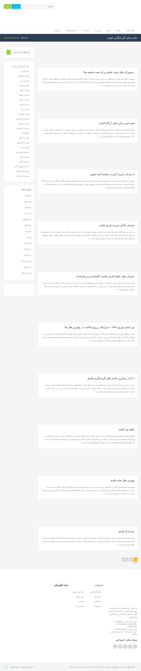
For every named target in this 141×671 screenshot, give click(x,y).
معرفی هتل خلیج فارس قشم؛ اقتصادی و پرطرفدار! (105, 276)
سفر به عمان (24, 157)
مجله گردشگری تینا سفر (20, 66)
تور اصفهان (27, 219)
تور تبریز (28, 231)
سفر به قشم (24, 90)
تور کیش (28, 195)
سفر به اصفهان (23, 76)
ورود (7, 6)
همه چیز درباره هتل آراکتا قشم (117, 123)
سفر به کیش (24, 104)
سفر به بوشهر (24, 123)
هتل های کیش (95, 592)
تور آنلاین (57, 30)
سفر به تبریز (24, 81)
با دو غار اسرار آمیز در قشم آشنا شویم (112, 174)
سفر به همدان (23, 114)
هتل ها (118, 30)
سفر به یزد (25, 109)
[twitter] (135, 646)
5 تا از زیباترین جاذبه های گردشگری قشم (111, 378)
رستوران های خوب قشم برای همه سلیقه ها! (109, 72)
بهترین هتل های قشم (123, 480)
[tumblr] (115, 646)
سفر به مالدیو (24, 162)
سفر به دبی (25, 147)
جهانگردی (25, 133)
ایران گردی (25, 71)
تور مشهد (27, 201)
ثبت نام (15, 6)
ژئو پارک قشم (126, 531)
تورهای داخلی (26, 189)
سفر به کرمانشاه (22, 128)
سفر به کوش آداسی (21, 166)
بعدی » (125, 559)
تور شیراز (27, 213)
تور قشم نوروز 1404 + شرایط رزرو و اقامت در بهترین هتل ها (100, 327)
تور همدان (27, 255)
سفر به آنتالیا (24, 138)
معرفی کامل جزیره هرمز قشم (117, 225)
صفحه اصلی (130, 30)
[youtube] (125, 646)
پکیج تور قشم (127, 429)
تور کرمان (27, 249)
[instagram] (120, 646)
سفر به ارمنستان (22, 176)
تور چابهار (27, 225)
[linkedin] (130, 646)
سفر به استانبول (23, 143)
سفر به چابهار (24, 100)
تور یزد (28, 237)
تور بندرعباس (26, 261)
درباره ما (98, 30)
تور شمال (27, 243)
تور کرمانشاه (26, 273)
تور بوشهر (27, 267)
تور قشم (28, 207)
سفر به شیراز (24, 85)
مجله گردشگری (71, 30)
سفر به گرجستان (22, 171)
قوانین (81, 601)
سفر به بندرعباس (22, 119)
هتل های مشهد (78, 592)
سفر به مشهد (24, 95)
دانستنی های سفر (22, 152)
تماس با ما (85, 30)
